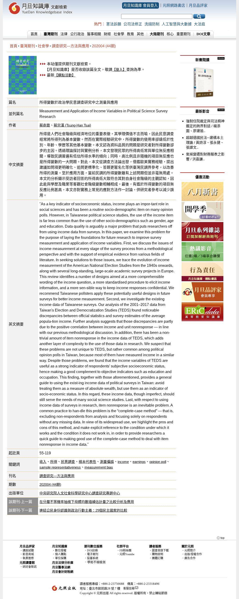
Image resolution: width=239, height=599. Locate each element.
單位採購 (60, 558)
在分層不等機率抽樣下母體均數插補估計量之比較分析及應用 (86, 502)
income (123, 462)
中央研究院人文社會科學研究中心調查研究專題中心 (79, 493)
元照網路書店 (174, 5)
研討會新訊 (30, 566)
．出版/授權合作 (192, 554)
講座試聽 (28, 550)
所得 (53, 462)
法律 (63, 34)
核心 (170, 34)
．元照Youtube (125, 554)
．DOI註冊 (91, 550)
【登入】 (119, 70)
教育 (130, 34)
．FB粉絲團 (124, 550)
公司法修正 (132, 24)
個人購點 (60, 554)
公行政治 (77, 34)
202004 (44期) (104, 46)
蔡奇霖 (44, 125)
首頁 (34, 34)
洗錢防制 (151, 24)
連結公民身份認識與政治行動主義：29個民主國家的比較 (83, 510)
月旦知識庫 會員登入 (140, 5)
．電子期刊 (91, 554)
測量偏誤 (107, 462)
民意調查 (68, 462)
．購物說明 (156, 554)
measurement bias (98, 467)
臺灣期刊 (27, 46)
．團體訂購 (156, 558)
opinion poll (157, 462)
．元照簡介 (189, 550)
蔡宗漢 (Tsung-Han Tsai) (72, 125)
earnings (139, 462)
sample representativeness (60, 467)
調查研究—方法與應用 (70, 46)
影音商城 (28, 554)
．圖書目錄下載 (159, 550)
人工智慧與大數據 (177, 24)
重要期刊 (183, 34)
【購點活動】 (64, 75)
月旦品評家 (198, 5)
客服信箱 (128, 588)
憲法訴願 (113, 24)
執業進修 (28, 558)
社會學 (119, 34)
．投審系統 (91, 558)
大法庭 (199, 24)
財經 (107, 34)
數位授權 (60, 550)
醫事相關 (94, 34)
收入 (42, 462)
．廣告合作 (189, 558)
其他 (140, 34)
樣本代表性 (87, 462)
